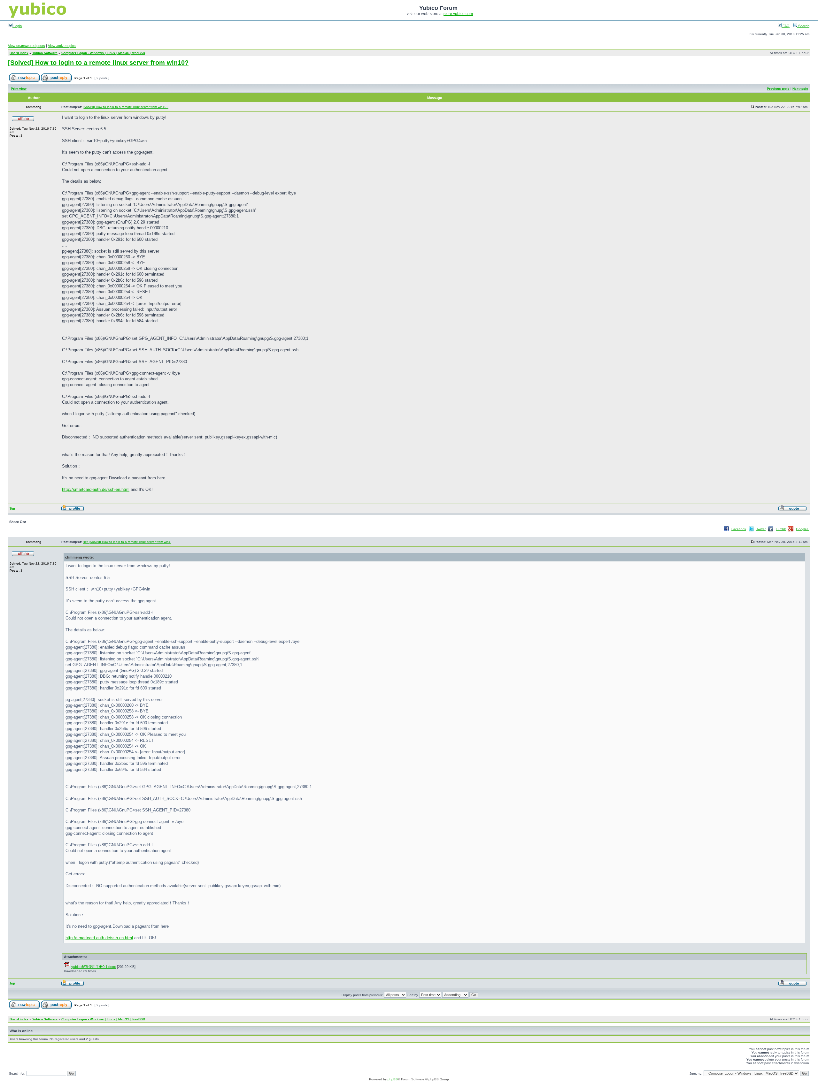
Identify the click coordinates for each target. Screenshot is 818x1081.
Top (12, 508)
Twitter (761, 529)
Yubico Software (45, 53)
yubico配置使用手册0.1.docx (93, 967)
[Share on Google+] (791, 531)
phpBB (393, 1079)
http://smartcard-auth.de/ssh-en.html (95, 489)
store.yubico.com (458, 13)
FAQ (786, 26)
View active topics (62, 46)
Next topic (800, 88)
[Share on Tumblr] (771, 531)
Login (17, 26)
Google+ (802, 529)
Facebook (738, 529)
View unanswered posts (26, 46)
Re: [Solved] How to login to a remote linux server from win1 (127, 542)
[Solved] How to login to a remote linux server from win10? (98, 62)
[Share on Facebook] (726, 531)
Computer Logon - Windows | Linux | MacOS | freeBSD (103, 53)
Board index (19, 53)
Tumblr (781, 529)
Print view (19, 88)
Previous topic (778, 88)
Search (803, 26)
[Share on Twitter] (751, 531)
